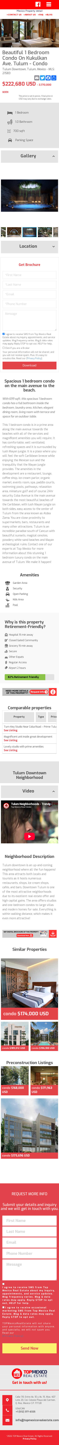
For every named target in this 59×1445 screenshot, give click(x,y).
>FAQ (40, 14)
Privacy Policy (34, 358)
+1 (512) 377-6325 (25, 1411)
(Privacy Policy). (13, 1336)
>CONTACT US (14, 14)
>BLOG (48, 14)
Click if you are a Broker (17, 348)
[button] (55, 167)
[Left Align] (38, 4)
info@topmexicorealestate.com (37, 1420)
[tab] (29, 156)
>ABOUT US (29, 14)
